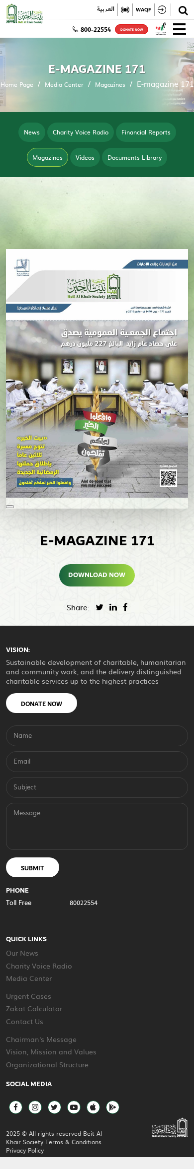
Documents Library (134, 157)
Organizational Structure (47, 1064)
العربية (105, 9)
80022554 (83, 902)
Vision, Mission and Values (51, 1051)
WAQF (143, 9)
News (32, 132)
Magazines (110, 84)
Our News (22, 953)
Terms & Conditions (73, 1141)
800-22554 (96, 30)
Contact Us (24, 1021)
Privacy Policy (25, 1150)
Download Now (97, 575)
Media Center (64, 84)
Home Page (16, 84)
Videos (85, 157)
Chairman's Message (41, 1039)
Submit (32, 868)
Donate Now (41, 704)
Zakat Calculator (34, 1008)
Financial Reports (146, 132)
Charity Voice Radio (80, 132)
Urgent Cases (28, 996)
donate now (131, 30)
